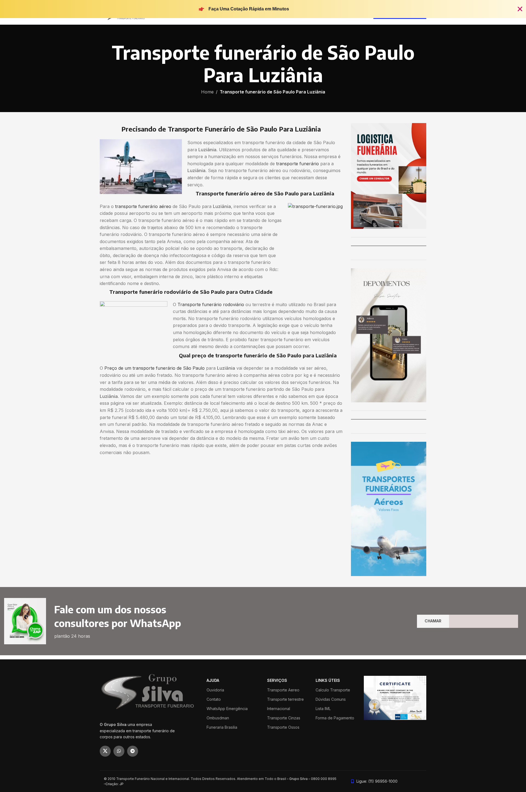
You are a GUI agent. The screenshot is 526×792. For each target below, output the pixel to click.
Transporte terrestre (285, 699)
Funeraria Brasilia (222, 727)
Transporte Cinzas (283, 718)
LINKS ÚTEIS (328, 680)
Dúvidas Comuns (331, 699)
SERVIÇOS (277, 680)
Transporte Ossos (283, 727)
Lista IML (323, 708)
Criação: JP (114, 784)
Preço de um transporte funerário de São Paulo (154, 368)
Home (207, 92)
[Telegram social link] (132, 751)
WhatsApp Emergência (227, 708)
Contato (214, 699)
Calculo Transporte (333, 690)
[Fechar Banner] (520, 9)
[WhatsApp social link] (118, 751)
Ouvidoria (215, 690)
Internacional (278, 708)
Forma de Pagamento (335, 718)
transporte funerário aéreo (143, 206)
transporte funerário (297, 163)
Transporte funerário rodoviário (211, 304)
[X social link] (105, 751)
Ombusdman (218, 718)
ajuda (213, 680)
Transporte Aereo (283, 690)
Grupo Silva (298, 779)
